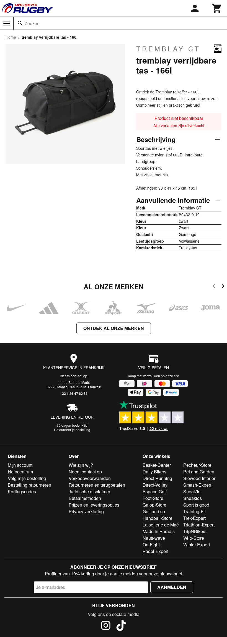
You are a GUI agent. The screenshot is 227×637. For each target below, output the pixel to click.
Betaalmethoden (85, 498)
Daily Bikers (154, 471)
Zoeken (32, 23)
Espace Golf (155, 491)
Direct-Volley (155, 485)
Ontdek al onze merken (113, 328)
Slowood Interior (199, 478)
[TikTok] (121, 626)
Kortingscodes (22, 491)
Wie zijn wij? (81, 465)
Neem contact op (73, 376)
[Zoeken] (20, 23)
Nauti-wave (154, 538)
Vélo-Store (193, 538)
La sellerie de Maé (161, 524)
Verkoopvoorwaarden (90, 478)
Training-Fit (194, 511)
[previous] (214, 287)
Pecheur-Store (197, 465)
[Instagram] (105, 626)
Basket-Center (157, 465)
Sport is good (196, 505)
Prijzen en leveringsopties (94, 505)
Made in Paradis (159, 531)
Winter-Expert (196, 544)
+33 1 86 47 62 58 (73, 393)
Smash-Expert (197, 485)
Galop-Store (154, 505)
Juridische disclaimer (89, 491)
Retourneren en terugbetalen (97, 485)
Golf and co (154, 511)
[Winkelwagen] (217, 8)
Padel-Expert (155, 551)
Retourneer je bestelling (72, 429)
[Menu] (6, 23)
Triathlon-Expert (199, 524)
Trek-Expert (194, 518)
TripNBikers (195, 531)
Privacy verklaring (86, 511)
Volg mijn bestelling (27, 478)
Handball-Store (157, 518)
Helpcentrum (20, 471)
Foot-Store (153, 498)
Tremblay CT (168, 48)
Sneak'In (191, 491)
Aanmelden (171, 587)
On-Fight (151, 544)
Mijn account (20, 465)
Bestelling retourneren (29, 485)
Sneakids (192, 498)
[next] (223, 287)
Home (11, 37)
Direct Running (157, 478)
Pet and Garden (198, 471)
